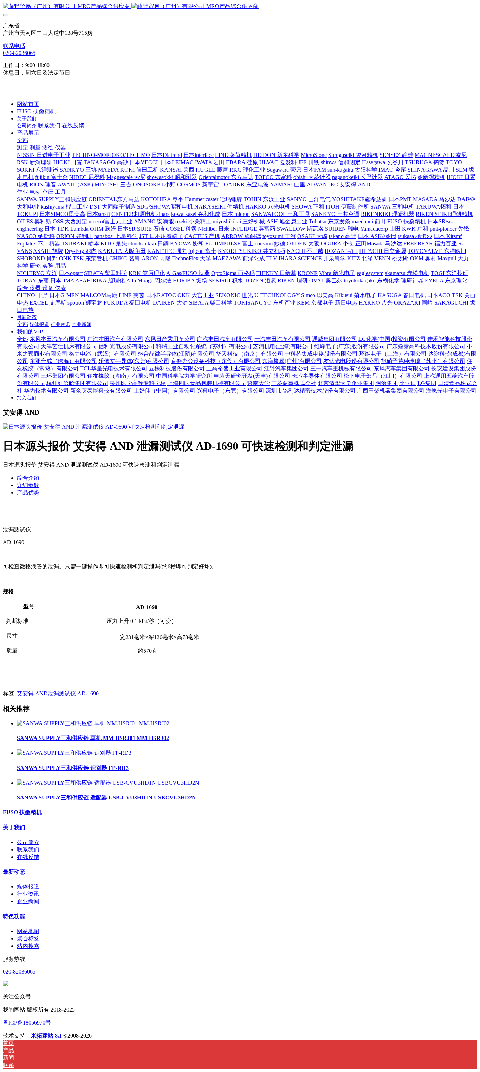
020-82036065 (19, 53)
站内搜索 (28, 946)
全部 (22, 140)
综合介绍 (28, 478)
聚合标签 (28, 939)
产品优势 (28, 493)
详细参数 (28, 485)
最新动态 (14, 872)
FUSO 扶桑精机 (22, 812)
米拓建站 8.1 (46, 1036)
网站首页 (28, 104)
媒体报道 (28, 886)
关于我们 (14, 827)
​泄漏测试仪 (62, 693)
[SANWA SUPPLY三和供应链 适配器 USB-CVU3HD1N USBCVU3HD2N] (108, 783)
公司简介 (28, 842)
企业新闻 (28, 901)
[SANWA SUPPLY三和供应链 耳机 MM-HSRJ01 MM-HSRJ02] (93, 723)
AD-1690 (88, 693)
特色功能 (14, 916)
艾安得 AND (32, 693)
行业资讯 (28, 894)
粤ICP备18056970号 (27, 1023)
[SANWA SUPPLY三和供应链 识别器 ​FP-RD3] (74, 753)
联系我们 (28, 850)
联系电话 (14, 46)
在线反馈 (28, 857)
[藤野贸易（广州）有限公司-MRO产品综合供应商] (240, 6)
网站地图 (28, 931)
